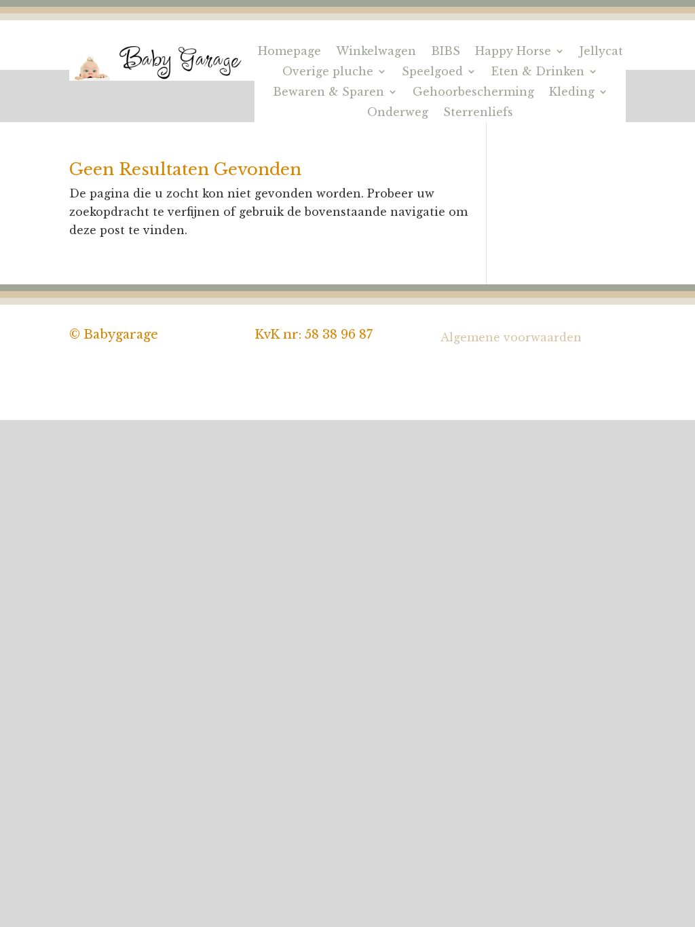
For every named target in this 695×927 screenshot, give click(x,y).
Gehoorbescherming (473, 92)
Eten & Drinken (537, 72)
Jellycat (601, 52)
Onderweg (397, 113)
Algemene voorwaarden (511, 337)
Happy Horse (513, 52)
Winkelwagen (376, 52)
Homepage (289, 52)
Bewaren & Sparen (328, 92)
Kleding (572, 92)
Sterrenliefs (478, 113)
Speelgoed (432, 72)
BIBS (445, 52)
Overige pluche (327, 72)
